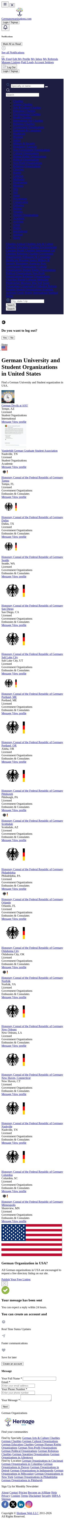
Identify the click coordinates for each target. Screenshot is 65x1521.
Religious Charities (24, 123)
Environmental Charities (27, 114)
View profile (19, 421)
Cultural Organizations (26, 153)
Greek (16, 224)
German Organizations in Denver (27, 1465)
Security (46, 1495)
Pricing (23, 1492)
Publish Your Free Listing (16, 1279)
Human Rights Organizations (29, 156)
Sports (16, 237)
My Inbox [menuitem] (36, 59)
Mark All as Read (12, 44)
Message (6, 421)
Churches (18, 169)
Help (54, 1492)
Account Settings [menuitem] (44, 62)
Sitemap (6, 1499)
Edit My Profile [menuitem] (21, 59)
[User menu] (2, 56)
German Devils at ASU (14, 405)
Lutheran (18, 175)
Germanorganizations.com (16, 18)
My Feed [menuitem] (6, 59)
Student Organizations (25, 215)
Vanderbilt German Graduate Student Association (29, 450)
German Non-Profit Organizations (37, 1447)
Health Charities (22, 117)
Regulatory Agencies (25, 146)
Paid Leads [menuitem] (27, 62)
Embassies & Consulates (27, 130)
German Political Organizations (19, 1450)
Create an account (12, 1363)
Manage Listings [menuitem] (10, 62)
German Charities (11, 1441)
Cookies (15, 1495)
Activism (18, 221)
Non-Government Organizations (31, 149)
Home (4, 344)
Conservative (20, 202)
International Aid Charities (28, 120)
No (11, 337)
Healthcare (19, 133)
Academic (19, 218)
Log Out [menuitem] (11, 67)
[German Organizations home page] (19, 15)
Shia (15, 189)
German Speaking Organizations (30, 1454)
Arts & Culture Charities (27, 107)
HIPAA (56, 1495)
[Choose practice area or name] (46, 86)
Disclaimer (35, 1495)
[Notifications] (5, 27)
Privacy (5, 1495)
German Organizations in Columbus (22, 1464)
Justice (17, 140)
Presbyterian (20, 182)
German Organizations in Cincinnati (42, 1460)
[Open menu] (5, 4)
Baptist (17, 172)
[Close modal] (4, 1283)
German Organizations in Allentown (30, 1456)
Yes (5, 337)
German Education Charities (17, 1444)
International (20, 231)
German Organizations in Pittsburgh (21, 1480)
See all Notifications (12, 52)
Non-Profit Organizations (27, 162)
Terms (24, 1495)
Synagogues (20, 198)
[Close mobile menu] (12, 5)
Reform (17, 208)
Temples (18, 211)
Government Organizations (28, 127)
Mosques (18, 185)
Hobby (17, 228)
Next (5, 1406)
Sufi (15, 192)
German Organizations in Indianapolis (31, 1470)
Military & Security (24, 143)
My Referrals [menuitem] (50, 59)
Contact (13, 1492)
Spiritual (18, 234)
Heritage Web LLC (28, 1513)
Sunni (16, 195)
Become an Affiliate (39, 1492)
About (5, 1492)
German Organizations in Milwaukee (32, 1472)
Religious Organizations (26, 166)
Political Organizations (26, 159)
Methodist (18, 179)
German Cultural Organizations (40, 1441)
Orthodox (18, 205)
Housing (18, 136)
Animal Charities (22, 104)
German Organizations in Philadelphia (35, 1477)
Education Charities (24, 110)
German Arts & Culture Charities (41, 1437)
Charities (18, 101)
